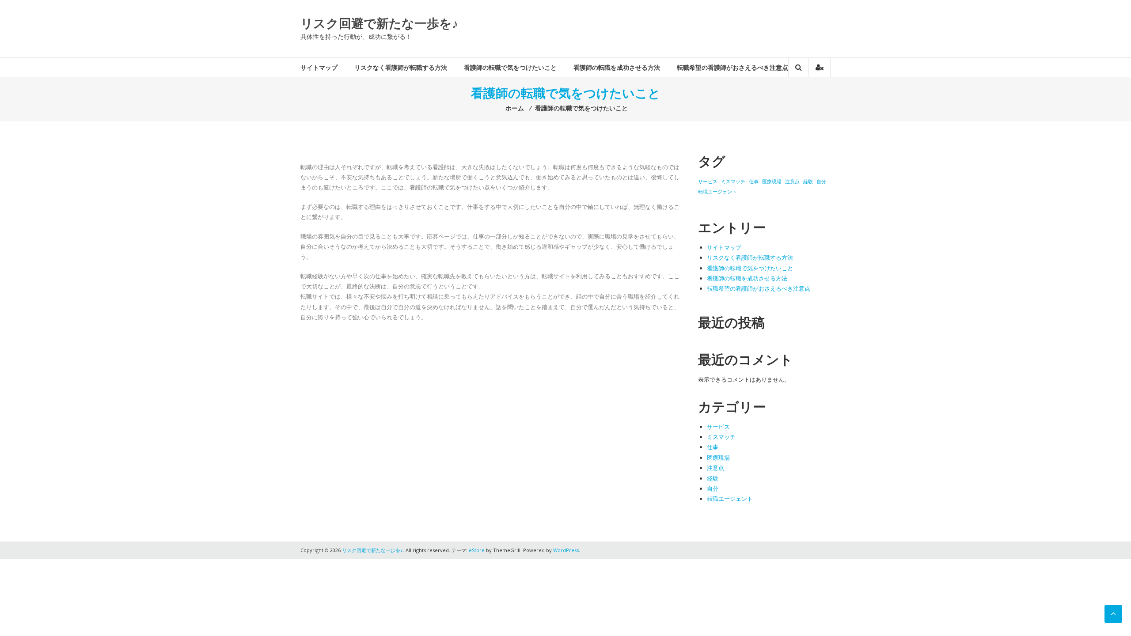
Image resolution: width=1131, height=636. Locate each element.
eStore (477, 550)
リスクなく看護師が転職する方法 (400, 67)
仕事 (754, 181)
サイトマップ (319, 67)
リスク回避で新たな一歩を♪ (379, 23)
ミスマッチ (733, 181)
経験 (808, 181)
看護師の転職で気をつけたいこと (510, 67)
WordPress (566, 550)
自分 (821, 181)
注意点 (792, 181)
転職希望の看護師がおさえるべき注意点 (732, 67)
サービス (707, 181)
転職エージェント (717, 192)
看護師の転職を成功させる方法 (616, 67)
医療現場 (772, 181)
